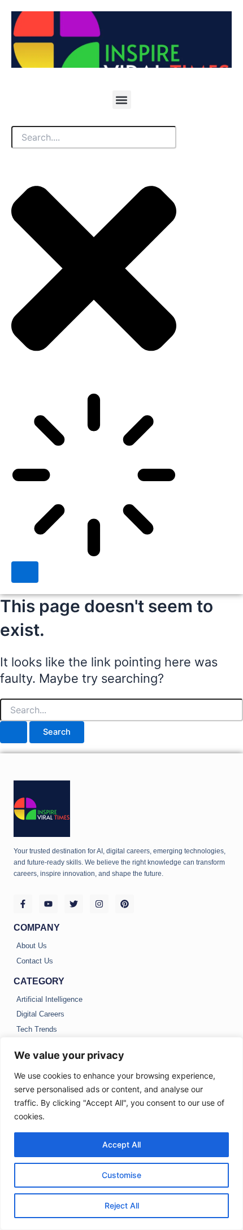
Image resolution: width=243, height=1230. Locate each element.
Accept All (121, 1144)
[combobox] (93, 137)
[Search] (24, 572)
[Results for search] (93, 476)
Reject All (122, 1205)
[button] (121, 99)
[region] (121, 1133)
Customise (121, 1175)
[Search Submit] (13, 732)
